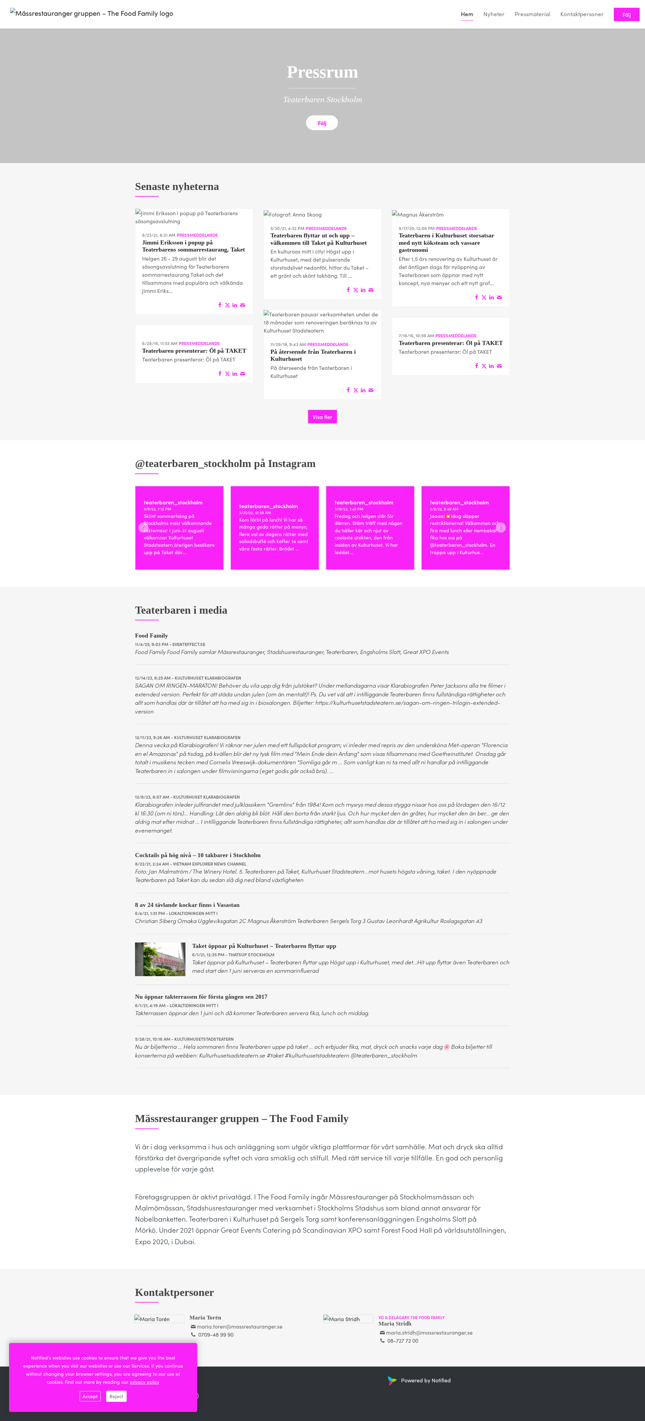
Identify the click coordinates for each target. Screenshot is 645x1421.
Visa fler (322, 416)
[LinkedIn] (235, 304)
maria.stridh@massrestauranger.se (429, 1332)
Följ (626, 14)
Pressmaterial (532, 14)
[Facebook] (220, 304)
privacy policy (144, 1381)
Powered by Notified (426, 1380)
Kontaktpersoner (582, 14)
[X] (227, 304)
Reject (116, 1396)
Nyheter (494, 14)
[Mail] (242, 304)
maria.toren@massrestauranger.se (240, 1326)
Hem (467, 14)
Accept (90, 1396)
